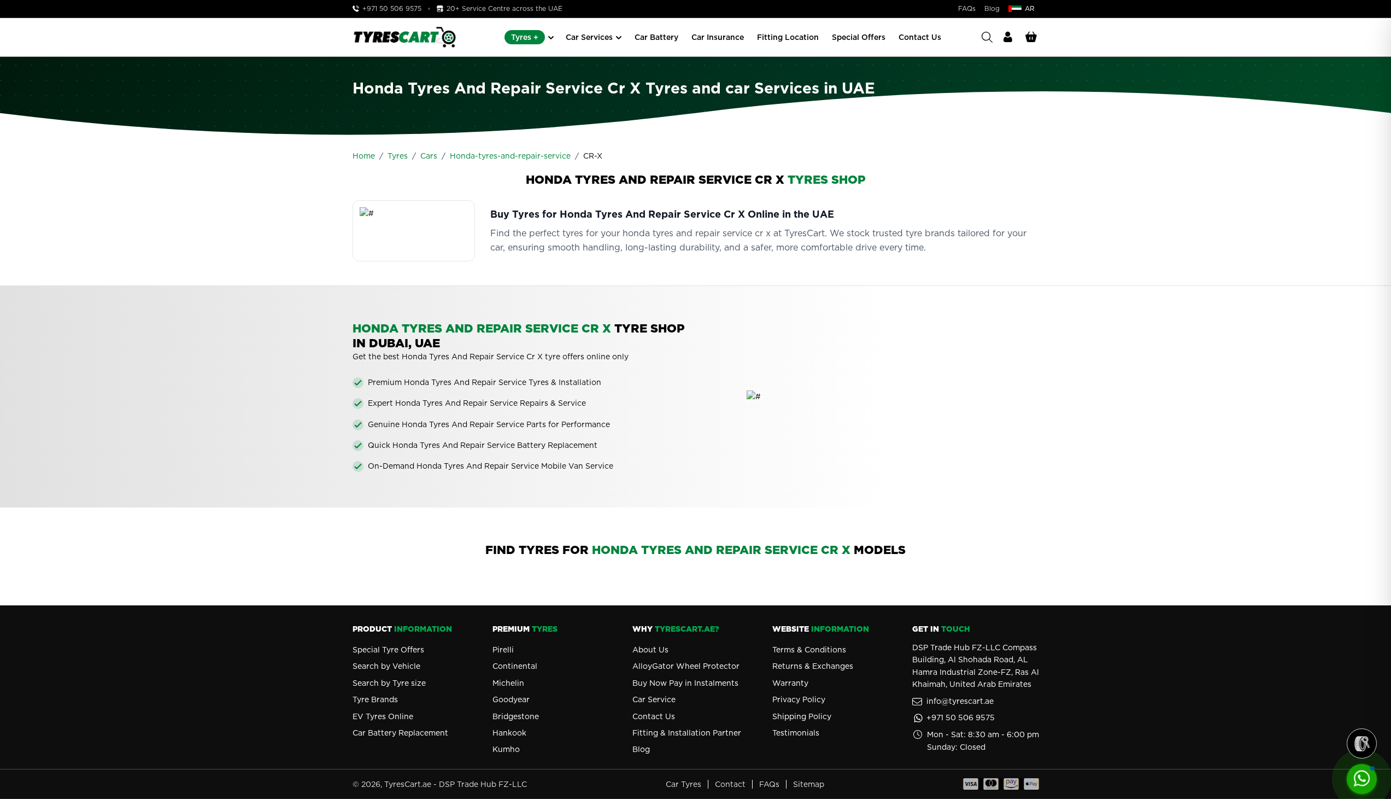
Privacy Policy (798, 699)
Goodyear (511, 699)
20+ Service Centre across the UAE (503, 8)
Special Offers (858, 37)
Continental (514, 666)
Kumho (506, 749)
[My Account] (1007, 37)
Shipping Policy (801, 716)
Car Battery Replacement (400, 732)
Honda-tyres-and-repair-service (510, 155)
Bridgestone (515, 716)
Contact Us (920, 37)
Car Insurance (717, 37)
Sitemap (808, 784)
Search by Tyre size (389, 683)
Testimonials (795, 732)
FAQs (967, 8)
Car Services (589, 37)
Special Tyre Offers (388, 649)
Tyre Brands (375, 699)
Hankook (509, 732)
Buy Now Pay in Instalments (685, 683)
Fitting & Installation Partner (686, 732)
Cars (428, 155)
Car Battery (656, 37)
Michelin (508, 683)
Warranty (790, 683)
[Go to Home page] (404, 37)
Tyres (398, 155)
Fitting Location (788, 37)
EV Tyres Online (383, 716)
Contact (730, 784)
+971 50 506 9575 (391, 8)
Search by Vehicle (386, 666)
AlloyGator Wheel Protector (685, 666)
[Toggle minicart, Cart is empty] (1031, 37)
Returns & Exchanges (812, 666)
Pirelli (503, 649)
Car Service (654, 699)
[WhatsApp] (1361, 779)
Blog (992, 8)
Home (364, 155)
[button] (1362, 743)
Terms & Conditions (809, 649)
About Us (650, 649)
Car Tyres (683, 784)
